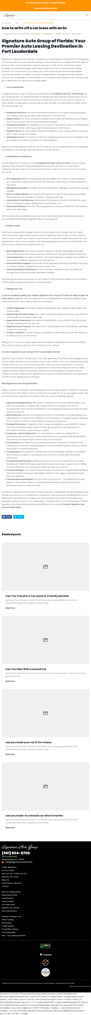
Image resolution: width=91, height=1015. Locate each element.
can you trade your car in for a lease (28, 742)
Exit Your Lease (8, 870)
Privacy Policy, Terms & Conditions (79, 986)
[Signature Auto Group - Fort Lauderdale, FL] (10, 15)
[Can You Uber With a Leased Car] (45, 640)
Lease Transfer (8, 901)
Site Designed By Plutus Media (65, 983)
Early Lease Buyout (9, 911)
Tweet (20, 517)
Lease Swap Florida (9, 895)
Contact (5, 886)
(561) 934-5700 (16, 853)
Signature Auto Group (35, 983)
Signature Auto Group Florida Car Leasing (22, 34)
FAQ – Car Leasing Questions (14, 935)
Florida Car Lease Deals (71, 34)
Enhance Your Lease (10, 877)
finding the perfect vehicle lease (68, 93)
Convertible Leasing (10, 929)
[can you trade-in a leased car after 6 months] (45, 786)
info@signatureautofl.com (18, 862)
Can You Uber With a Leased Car (25, 669)
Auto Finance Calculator (12, 883)
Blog (17, 23)
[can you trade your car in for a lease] (45, 713)
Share (8, 517)
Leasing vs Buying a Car (11, 916)
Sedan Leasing (8, 919)
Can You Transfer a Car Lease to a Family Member (37, 596)
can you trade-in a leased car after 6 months (34, 815)
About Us (5, 880)
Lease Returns (7, 898)
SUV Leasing (6, 923)
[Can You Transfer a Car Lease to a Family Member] (45, 567)
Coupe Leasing (8, 926)
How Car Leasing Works (11, 892)
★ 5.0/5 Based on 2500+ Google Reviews (45, 2)
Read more (10, 608)
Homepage (6, 23)
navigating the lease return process (53, 163)
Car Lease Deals (8, 904)
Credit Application (9, 867)
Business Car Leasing (10, 908)
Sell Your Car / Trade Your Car (14, 873)
